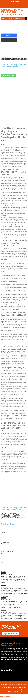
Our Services (9, 39)
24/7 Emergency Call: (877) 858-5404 (11, 627)
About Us (4, 18)
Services (10, 18)
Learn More (8, 35)
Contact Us (17, 18)
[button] (2, 596)
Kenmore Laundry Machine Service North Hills (13, 65)
